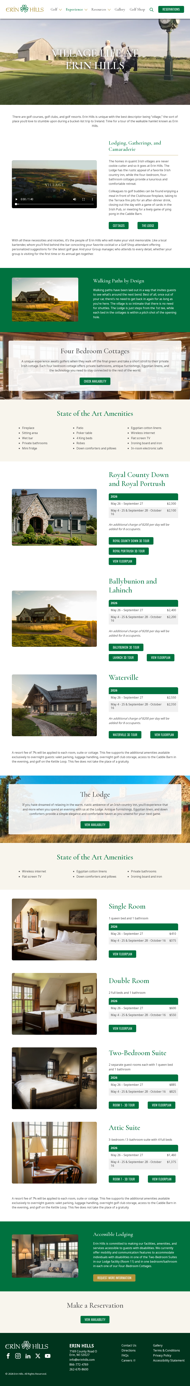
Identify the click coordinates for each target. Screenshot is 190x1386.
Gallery (120, 9)
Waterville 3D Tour (125, 735)
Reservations (171, 9)
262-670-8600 (78, 1369)
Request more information (114, 1278)
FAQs (125, 1355)
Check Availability (95, 381)
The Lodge (148, 225)
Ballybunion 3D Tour (126, 647)
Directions (129, 1350)
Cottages (119, 225)
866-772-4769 (78, 1364)
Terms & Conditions (166, 1350)
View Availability (95, 825)
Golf (54, 9)
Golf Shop (137, 9)
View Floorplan (122, 561)
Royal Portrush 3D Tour (129, 551)
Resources (98, 9)
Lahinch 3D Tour (123, 657)
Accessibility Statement (169, 1360)
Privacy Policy (162, 1355)
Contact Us (129, 1345)
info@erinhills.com (82, 1360)
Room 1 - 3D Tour (124, 1105)
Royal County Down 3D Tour (131, 541)
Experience (74, 9)
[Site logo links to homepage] (25, 8)
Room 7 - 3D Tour (124, 1179)
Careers (127, 1360)
